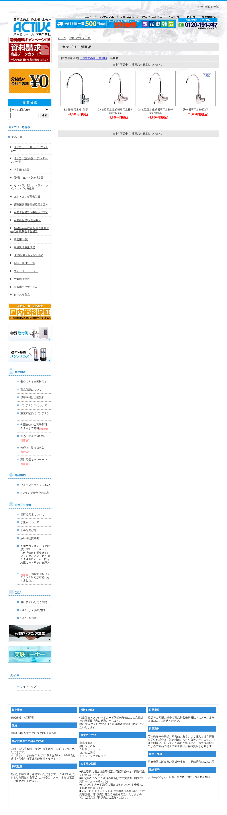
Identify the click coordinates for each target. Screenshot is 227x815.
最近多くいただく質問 (33, 602)
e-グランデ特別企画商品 (34, 492)
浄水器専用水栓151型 (75, 109)
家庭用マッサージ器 (26, 286)
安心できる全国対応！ (33, 381)
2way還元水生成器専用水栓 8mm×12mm (115, 111)
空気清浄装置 (22, 278)
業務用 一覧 (21, 239)
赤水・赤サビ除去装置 (27, 196)
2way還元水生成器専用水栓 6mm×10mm (155, 111)
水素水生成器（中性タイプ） (31, 212)
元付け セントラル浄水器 (29, 177)
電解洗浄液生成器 (24, 247)
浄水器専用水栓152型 (195, 109)
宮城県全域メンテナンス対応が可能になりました (35, 577)
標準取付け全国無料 (32, 397)
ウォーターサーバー (26, 271)
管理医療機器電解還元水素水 (31, 204)
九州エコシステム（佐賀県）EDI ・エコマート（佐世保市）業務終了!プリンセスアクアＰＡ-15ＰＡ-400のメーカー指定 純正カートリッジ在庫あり (35, 556)
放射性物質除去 (29, 538)
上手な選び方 (28, 530)
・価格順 (101, 58)
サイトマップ (28, 686)
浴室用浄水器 (22, 169)
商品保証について (31, 389)
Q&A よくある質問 (32, 610)
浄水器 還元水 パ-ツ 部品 (28, 255)
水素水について (29, 522)
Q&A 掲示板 (28, 618)
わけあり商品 (22, 294)
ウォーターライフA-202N (35, 484)
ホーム (62, 38)
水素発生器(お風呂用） (27, 220)
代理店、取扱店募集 (32, 447)
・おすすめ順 (88, 58)
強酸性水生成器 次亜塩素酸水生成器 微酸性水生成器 (29, 230)
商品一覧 (17, 136)
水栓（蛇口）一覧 (24, 263)
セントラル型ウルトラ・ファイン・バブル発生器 (29, 187)
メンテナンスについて (33, 405)
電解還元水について (32, 514)
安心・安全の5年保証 (33, 436)
